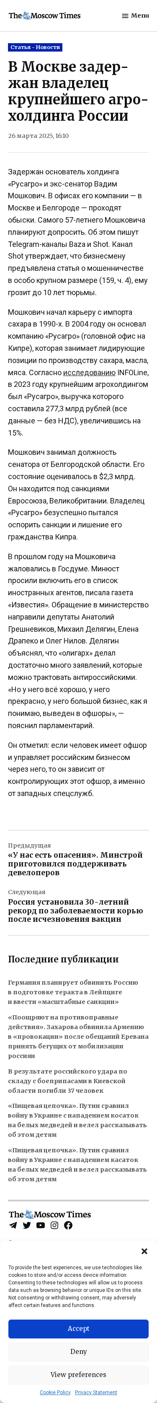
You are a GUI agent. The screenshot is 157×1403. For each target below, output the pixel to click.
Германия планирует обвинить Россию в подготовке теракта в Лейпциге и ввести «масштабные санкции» (73, 992)
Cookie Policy (55, 1392)
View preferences (78, 1375)
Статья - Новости (35, 47)
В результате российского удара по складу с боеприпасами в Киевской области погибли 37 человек (67, 1081)
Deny (78, 1352)
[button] (144, 1251)
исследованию (89, 372)
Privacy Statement (96, 1392)
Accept (79, 1329)
